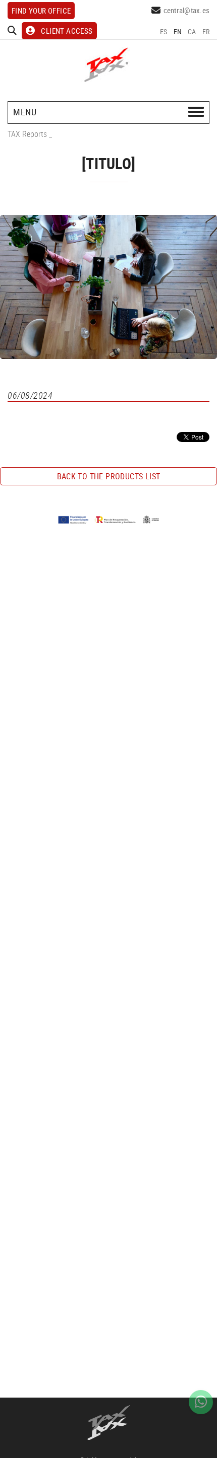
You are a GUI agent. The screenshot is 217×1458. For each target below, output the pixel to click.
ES (164, 31)
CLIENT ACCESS (66, 31)
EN (178, 31)
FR (206, 31)
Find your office (41, 11)
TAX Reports (27, 133)
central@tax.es (187, 10)
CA (192, 31)
